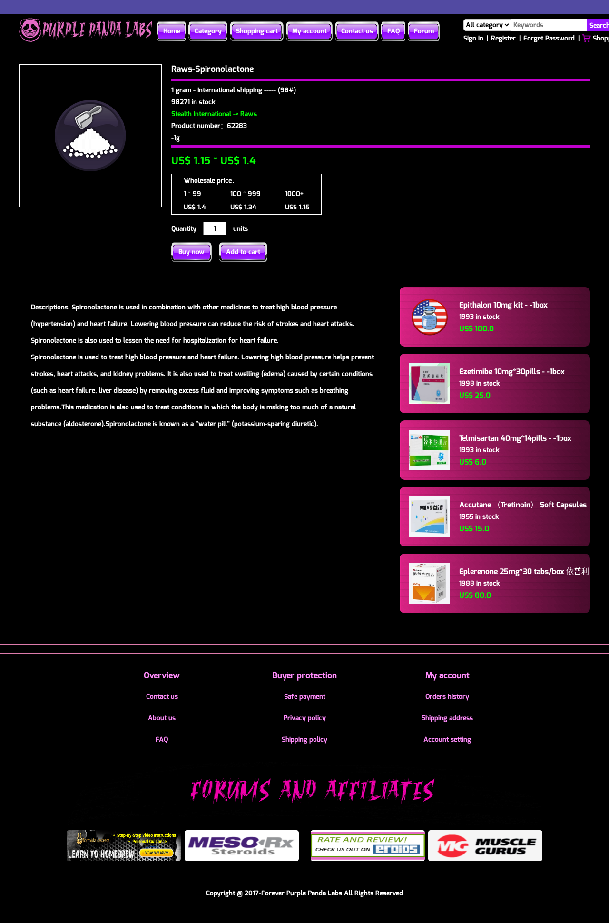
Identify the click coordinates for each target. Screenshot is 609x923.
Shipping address (447, 718)
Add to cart (243, 252)
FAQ (393, 31)
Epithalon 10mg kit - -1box (503, 305)
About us (162, 718)
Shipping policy (304, 739)
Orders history (447, 696)
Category (208, 31)
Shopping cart (257, 31)
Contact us (357, 31)
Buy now (191, 252)
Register (503, 38)
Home (171, 31)
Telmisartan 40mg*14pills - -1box (515, 438)
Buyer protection (304, 675)
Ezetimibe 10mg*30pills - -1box (512, 372)
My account (309, 31)
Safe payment (304, 696)
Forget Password (549, 38)
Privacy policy (305, 718)
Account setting (447, 739)
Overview (162, 675)
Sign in (473, 38)
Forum (424, 31)
